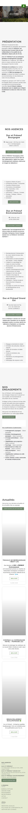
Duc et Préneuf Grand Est (10, 771)
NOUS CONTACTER (9, 780)
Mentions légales (7, 805)
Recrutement (6, 794)
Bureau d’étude (7, 789)
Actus (3, 796)
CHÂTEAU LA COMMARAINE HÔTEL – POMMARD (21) (14, 640)
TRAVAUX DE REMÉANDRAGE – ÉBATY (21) (14, 560)
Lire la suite (14, 578)
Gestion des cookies (8, 809)
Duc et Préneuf (7, 766)
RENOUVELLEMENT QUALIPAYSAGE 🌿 (14, 720)
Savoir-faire (6, 790)
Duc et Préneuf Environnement (12, 775)
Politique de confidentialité (12, 807)
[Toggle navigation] (24, 5)
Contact (4, 798)
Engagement (6, 792)
